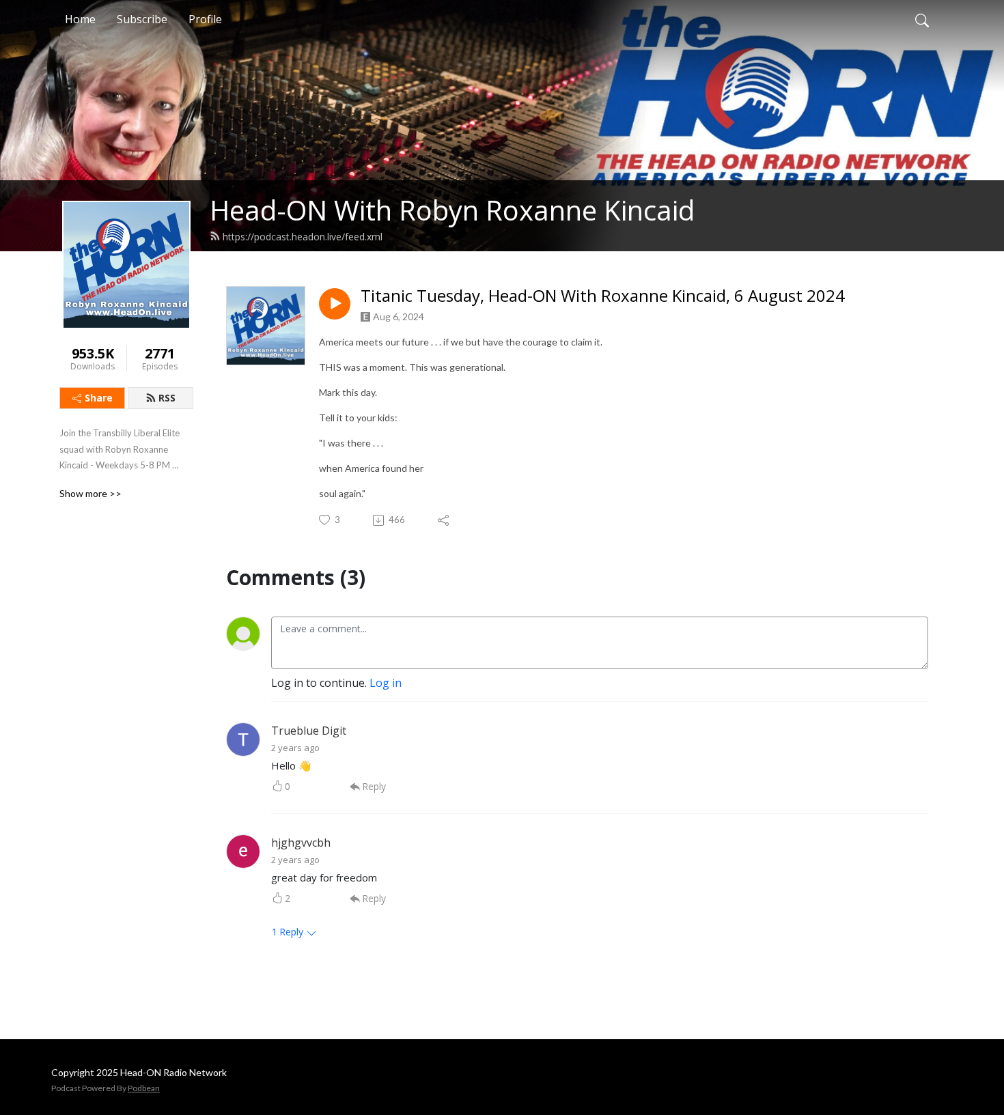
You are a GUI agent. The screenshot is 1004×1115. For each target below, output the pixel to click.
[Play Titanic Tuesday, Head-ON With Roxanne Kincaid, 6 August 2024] (334, 304)
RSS (167, 397)
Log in (385, 682)
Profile (205, 19)
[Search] (922, 19)
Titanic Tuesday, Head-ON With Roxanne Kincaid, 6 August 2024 (603, 296)
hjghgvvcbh (301, 842)
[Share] (444, 520)
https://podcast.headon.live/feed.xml (302, 236)
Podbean (144, 1088)
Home (80, 19)
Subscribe (142, 19)
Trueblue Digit (308, 730)
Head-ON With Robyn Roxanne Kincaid (452, 210)
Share (99, 397)
